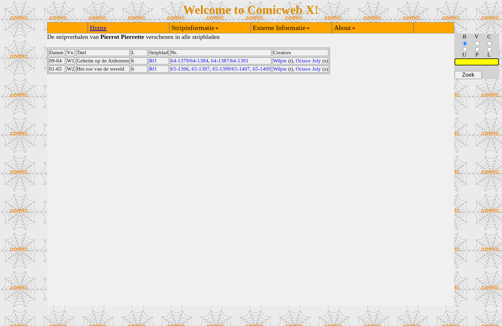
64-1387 (220, 60)
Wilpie (280, 60)
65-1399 (221, 69)
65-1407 (241, 69)
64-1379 (180, 60)
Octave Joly (308, 60)
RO (152, 60)
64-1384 (199, 60)
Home (98, 27)
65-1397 (201, 69)
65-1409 (262, 69)
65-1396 (180, 69)
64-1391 (240, 60)
